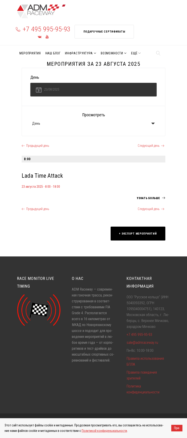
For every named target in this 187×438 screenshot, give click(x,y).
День (36, 123)
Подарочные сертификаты (104, 31)
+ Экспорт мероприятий (138, 233)
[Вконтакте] (40, 37)
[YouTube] (47, 37)
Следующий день (149, 145)
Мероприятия (30, 53)
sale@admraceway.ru (142, 342)
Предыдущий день (37, 145)
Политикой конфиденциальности (104, 431)
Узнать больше (149, 198)
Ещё (134, 53)
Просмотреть (93, 115)
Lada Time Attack (42, 175)
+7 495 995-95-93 (46, 29)
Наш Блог (53, 53)
